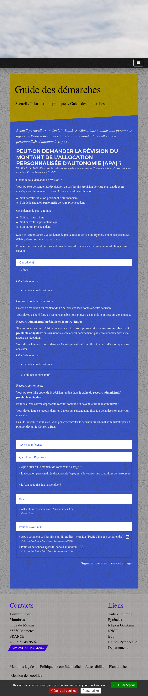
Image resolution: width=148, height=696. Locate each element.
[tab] (74, 262)
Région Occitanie (121, 625)
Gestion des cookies (26, 675)
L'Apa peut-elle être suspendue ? (41, 484)
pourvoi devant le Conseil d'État (35, 426)
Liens (116, 605)
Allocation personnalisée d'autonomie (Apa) (47, 509)
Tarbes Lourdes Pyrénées (120, 616)
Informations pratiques (48, 103)
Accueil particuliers (31, 130)
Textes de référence (30, 444)
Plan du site (118, 666)
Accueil (21, 103)
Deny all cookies (65, 690)
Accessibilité (94, 666)
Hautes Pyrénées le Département (122, 644)
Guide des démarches (87, 103)
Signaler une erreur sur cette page (106, 563)
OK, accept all (125, 685)
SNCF (113, 630)
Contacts (22, 605)
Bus (111, 636)
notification (93, 344)
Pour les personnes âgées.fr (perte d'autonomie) (52, 547)
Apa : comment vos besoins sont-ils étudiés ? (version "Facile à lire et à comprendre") (75, 536)
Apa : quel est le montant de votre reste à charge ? (51, 467)
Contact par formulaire (28, 647)
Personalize (90, 690)
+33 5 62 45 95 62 (24, 641)
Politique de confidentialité (60, 666)
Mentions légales (22, 666)
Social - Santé (63, 130)
